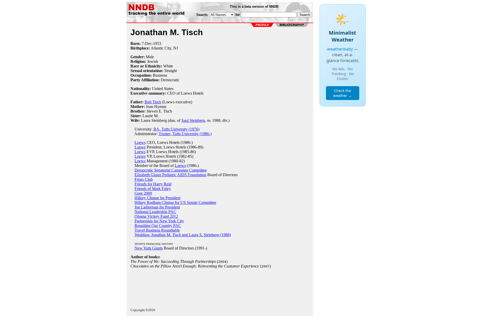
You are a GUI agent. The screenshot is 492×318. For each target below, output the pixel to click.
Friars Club (144, 179)
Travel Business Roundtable (157, 230)
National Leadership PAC (155, 212)
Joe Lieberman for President (157, 207)
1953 (157, 43)
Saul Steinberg (193, 120)
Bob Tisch (153, 102)
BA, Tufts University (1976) (176, 129)
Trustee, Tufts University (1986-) (185, 134)
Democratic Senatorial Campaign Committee (171, 170)
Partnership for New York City (159, 221)
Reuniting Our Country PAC (158, 225)
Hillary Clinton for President (157, 198)
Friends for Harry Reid (153, 184)
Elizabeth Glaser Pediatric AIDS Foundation (170, 175)
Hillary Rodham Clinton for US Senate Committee (175, 202)
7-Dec (147, 43)
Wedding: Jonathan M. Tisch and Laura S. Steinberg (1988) (183, 235)
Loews (140, 142)
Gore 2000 (143, 193)
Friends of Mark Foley (153, 188)
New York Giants (149, 248)
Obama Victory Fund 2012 (156, 216)
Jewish (152, 61)
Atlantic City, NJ (164, 48)
